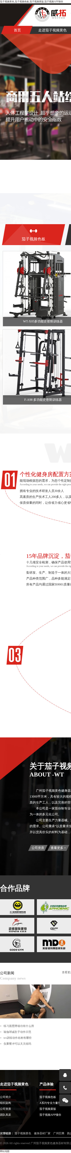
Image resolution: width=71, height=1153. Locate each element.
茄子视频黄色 (23, 1133)
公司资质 (38, 848)
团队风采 (5, 1114)
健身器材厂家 (42, 1133)
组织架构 (5, 1102)
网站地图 (4, 1151)
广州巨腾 (58, 1133)
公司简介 (5, 1097)
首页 (17, 30)
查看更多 (58, 848)
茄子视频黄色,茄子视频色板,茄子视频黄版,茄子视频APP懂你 (31, 1)
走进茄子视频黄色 (52, 30)
